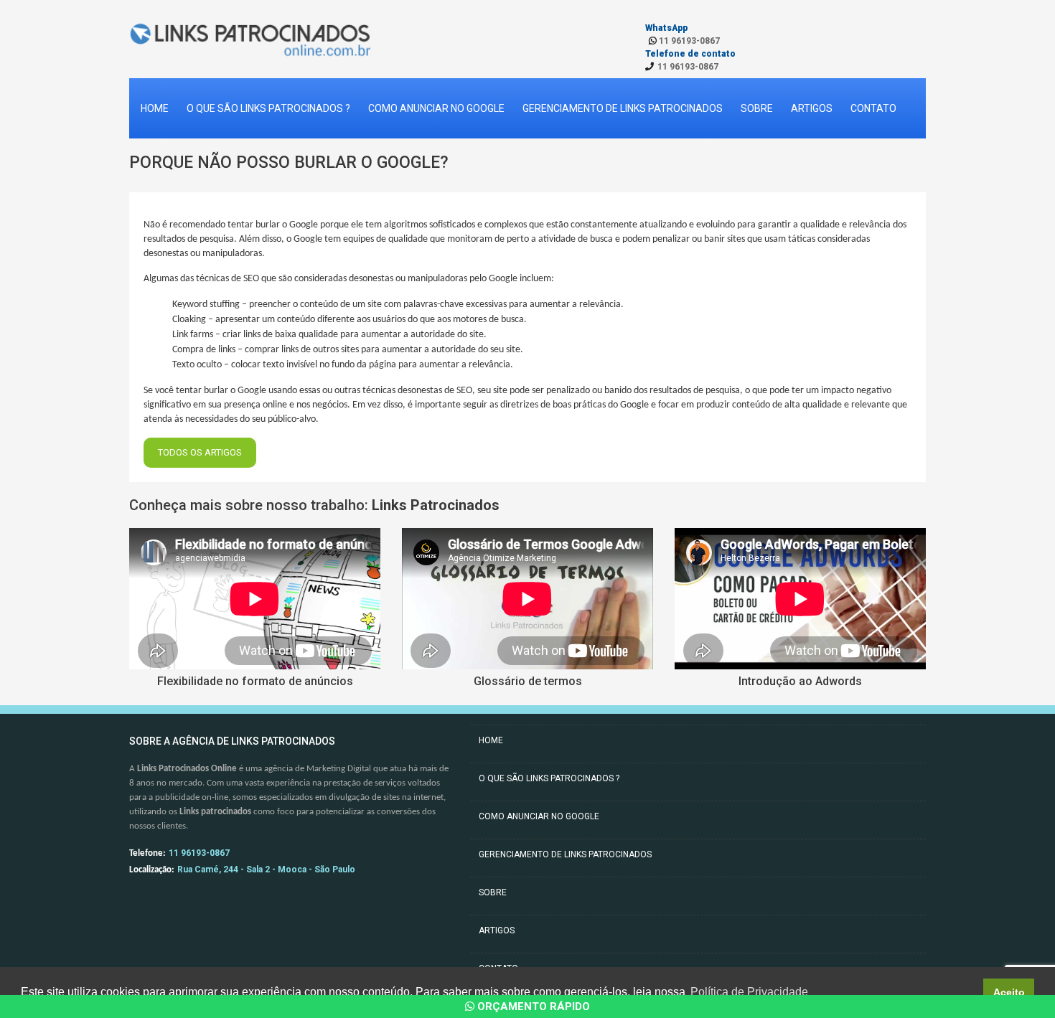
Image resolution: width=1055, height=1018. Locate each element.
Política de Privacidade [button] (749, 992)
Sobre (757, 108)
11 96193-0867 (688, 41)
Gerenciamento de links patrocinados (622, 108)
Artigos (812, 108)
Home (155, 108)
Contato (873, 108)
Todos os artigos (200, 452)
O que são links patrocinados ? (268, 108)
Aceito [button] (1009, 992)
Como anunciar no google (436, 108)
